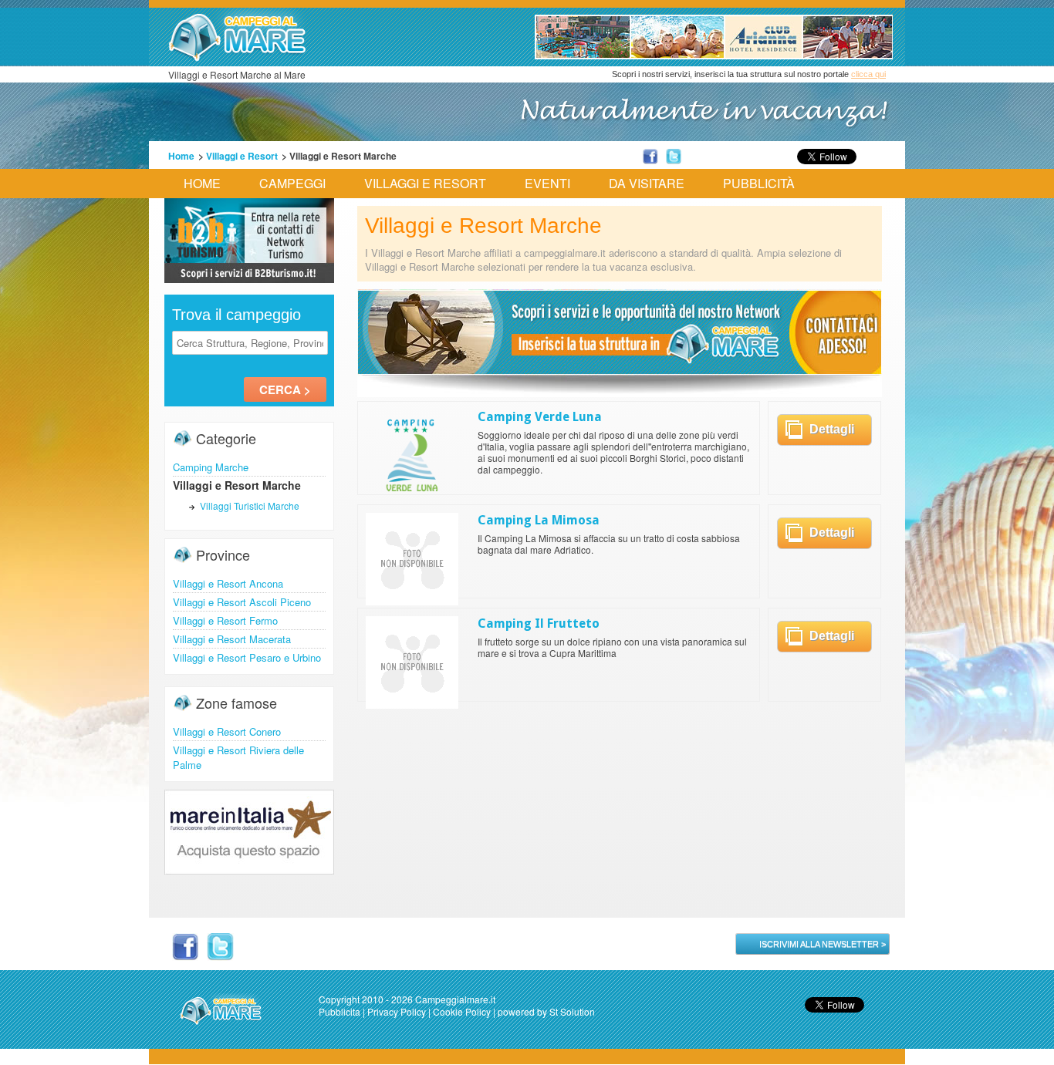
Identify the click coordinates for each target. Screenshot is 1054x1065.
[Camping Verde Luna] (412, 497)
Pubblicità (759, 183)
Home (181, 156)
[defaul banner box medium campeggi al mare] (249, 278)
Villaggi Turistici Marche (249, 505)
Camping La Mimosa (539, 520)
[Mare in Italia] (249, 870)
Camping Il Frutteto (539, 623)
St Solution (572, 1011)
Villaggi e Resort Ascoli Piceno (242, 602)
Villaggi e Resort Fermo (225, 620)
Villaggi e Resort (242, 156)
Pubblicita (339, 1011)
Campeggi (292, 183)
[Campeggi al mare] (237, 58)
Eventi (547, 183)
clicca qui (868, 74)
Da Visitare (646, 183)
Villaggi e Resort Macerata (232, 639)
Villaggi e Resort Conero (227, 731)
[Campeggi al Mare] (619, 392)
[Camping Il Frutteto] (412, 704)
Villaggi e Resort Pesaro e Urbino (247, 657)
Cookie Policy (462, 1011)
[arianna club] (714, 54)
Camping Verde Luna (540, 416)
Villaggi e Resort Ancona (228, 583)
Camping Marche (210, 467)
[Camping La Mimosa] (412, 600)
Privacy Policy (396, 1011)
